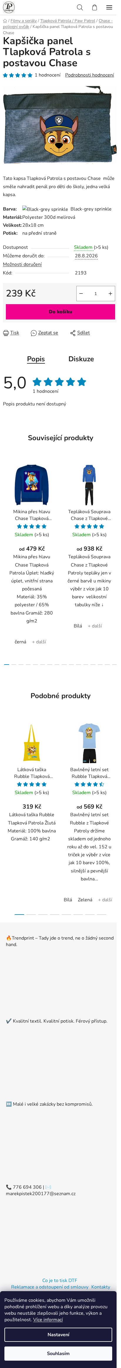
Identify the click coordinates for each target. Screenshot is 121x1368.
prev (6, 509)
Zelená (85, 900)
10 (78, 664)
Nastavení (58, 1334)
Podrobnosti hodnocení (89, 75)
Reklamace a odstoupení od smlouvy (49, 1287)
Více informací (48, 1319)
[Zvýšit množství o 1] (110, 293)
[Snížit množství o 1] (81, 293)
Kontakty (100, 1287)
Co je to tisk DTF (59, 1280)
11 (85, 664)
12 (92, 664)
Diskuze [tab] (81, 359)
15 (114, 664)
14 (107, 664)
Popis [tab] (36, 359)
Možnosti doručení (22, 264)
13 (100, 664)
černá (20, 642)
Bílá (78, 626)
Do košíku (60, 312)
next (115, 509)
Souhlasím (58, 1353)
